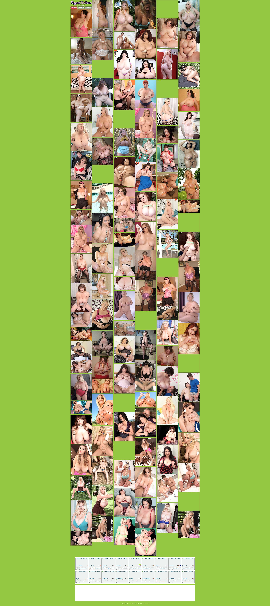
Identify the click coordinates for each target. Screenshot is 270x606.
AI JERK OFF (81, 7)
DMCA (141, 603)
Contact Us (146, 603)
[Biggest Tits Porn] (81, 3)
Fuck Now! (88, 7)
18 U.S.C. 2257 (135, 603)
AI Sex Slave (74, 7)
